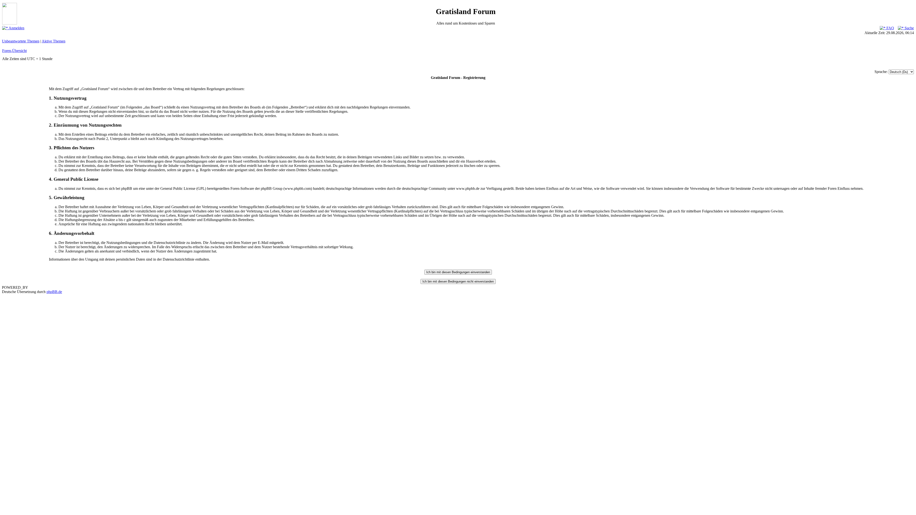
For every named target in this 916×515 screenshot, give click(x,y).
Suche (909, 28)
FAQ (889, 28)
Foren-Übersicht (14, 51)
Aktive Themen (53, 41)
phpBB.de (54, 292)
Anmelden (16, 28)
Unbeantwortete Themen (20, 41)
